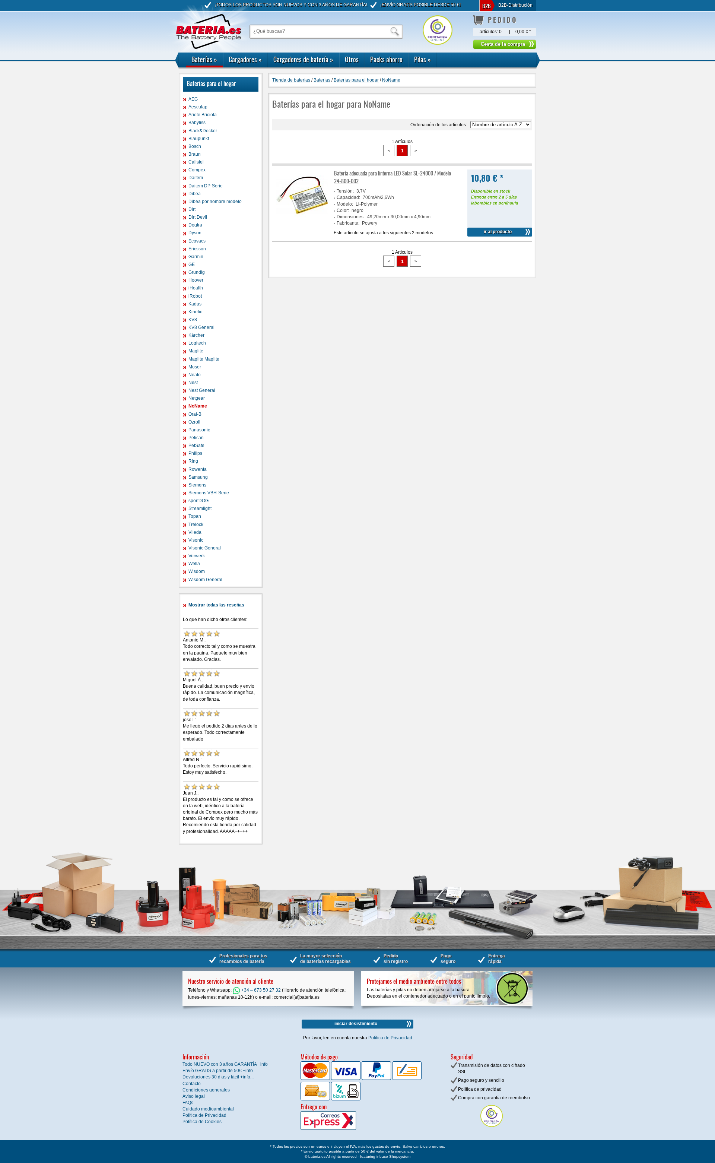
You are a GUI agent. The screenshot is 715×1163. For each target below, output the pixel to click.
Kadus (194, 304)
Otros (352, 59)
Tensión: (345, 191)
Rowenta (197, 469)
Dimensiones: (351, 216)
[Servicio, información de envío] (341, 1128)
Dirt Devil (197, 217)
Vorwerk (196, 555)
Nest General (201, 390)
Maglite (195, 351)
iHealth (195, 288)
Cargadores (245, 59)
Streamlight (200, 508)
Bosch (194, 146)
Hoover (195, 280)
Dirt (192, 209)
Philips (195, 453)
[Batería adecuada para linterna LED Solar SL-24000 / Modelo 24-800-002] (302, 219)
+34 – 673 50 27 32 (260, 990)
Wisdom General (205, 579)
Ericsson (197, 248)
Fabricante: (348, 223)
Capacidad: (348, 197)
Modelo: (345, 204)
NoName (197, 406)
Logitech (197, 343)
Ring (193, 461)
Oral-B (194, 414)
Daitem (195, 177)
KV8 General (201, 327)
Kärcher (196, 335)
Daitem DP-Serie (205, 185)
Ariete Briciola (202, 114)
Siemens (197, 485)
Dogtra (195, 225)
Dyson (194, 232)
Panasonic (199, 429)
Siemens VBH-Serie (208, 492)
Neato (194, 374)
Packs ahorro (386, 59)
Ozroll (194, 422)
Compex (197, 169)
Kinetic (195, 311)
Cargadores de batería (303, 59)
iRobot (195, 296)
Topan (194, 516)
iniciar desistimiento (355, 1023)
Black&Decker (202, 130)
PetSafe (196, 445)
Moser (194, 367)
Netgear (196, 398)
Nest (193, 382)
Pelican (196, 437)
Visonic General (204, 548)
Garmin (195, 256)
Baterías (204, 59)
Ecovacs (197, 241)
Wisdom (196, 571)
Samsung (198, 477)
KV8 (192, 319)
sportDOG (198, 500)
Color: (343, 210)
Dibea (194, 193)
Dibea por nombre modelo (215, 201)
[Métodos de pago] (345, 1099)
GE (191, 264)
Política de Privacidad (390, 1037)
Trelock (195, 524)
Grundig (196, 272)
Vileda (194, 532)
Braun (194, 154)
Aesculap (197, 107)
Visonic (195, 540)
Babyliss (197, 122)
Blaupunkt (198, 138)
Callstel (196, 162)
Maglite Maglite (203, 359)
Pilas (422, 59)
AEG (193, 99)
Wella (194, 563)
